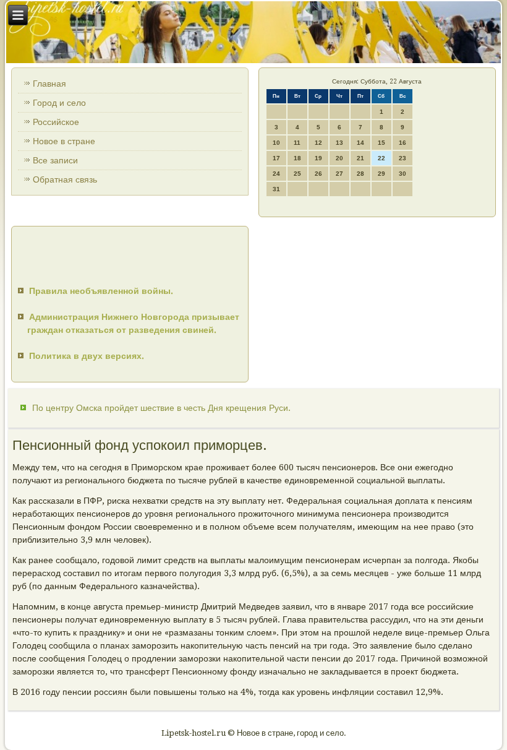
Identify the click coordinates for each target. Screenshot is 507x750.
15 (381, 142)
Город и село (59, 103)
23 (402, 158)
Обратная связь (65, 179)
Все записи (55, 160)
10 (276, 142)
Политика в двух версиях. (86, 356)
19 (318, 158)
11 (297, 142)
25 (297, 173)
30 (402, 173)
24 (276, 173)
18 (297, 158)
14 (360, 142)
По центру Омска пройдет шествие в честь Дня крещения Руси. (161, 408)
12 (318, 142)
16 (402, 142)
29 (381, 173)
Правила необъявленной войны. (101, 291)
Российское (56, 122)
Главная (49, 83)
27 (339, 173)
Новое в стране (64, 141)
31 (276, 189)
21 (360, 158)
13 (339, 142)
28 (360, 173)
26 (318, 173)
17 (276, 158)
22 (381, 158)
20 (339, 158)
